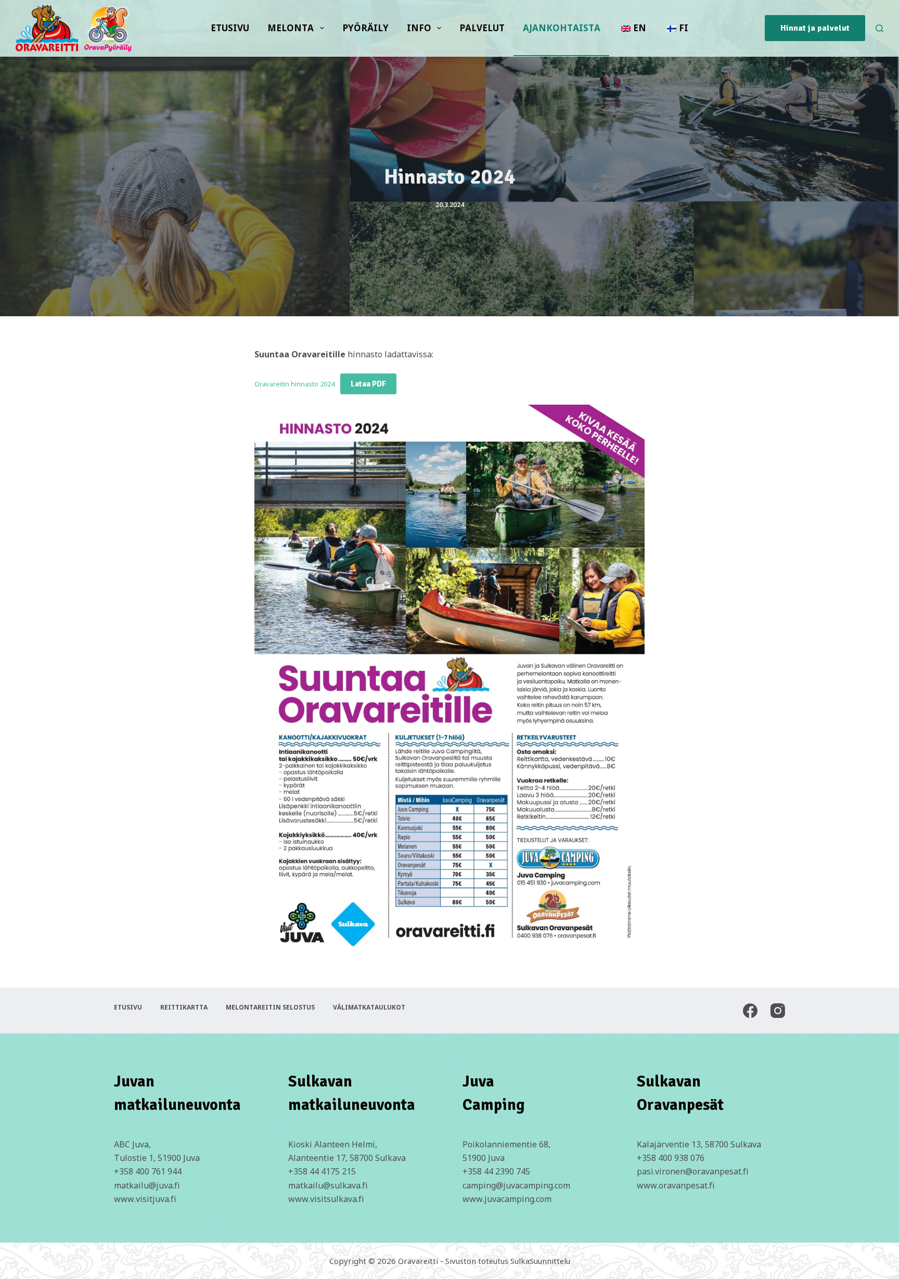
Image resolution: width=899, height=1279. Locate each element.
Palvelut (482, 28)
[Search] (879, 28)
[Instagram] (777, 1010)
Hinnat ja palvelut (815, 28)
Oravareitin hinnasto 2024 (294, 384)
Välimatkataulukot (369, 1007)
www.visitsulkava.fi (326, 1199)
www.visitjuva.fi (145, 1199)
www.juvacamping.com (507, 1199)
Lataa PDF (368, 384)
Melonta (290, 28)
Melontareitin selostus (270, 1007)
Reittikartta (184, 1007)
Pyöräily (365, 28)
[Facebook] (750, 1010)
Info (419, 28)
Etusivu (230, 28)
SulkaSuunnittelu (540, 1261)
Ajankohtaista (561, 28)
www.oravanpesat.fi (676, 1185)
